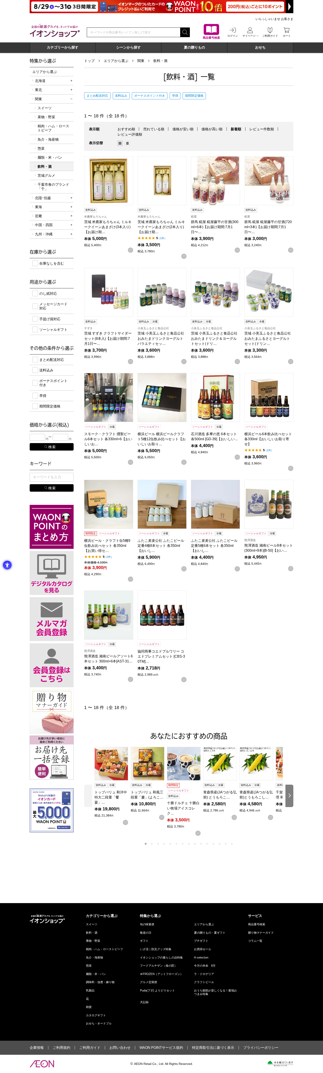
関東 (140, 61)
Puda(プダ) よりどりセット (157, 990)
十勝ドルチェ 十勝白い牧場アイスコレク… (183, 808)
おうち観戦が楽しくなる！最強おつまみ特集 (215, 992)
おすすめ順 (126, 129)
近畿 (38, 216)
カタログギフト (96, 1015)
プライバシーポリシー (260, 1047)
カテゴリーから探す (62, 47)
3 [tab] (158, 844)
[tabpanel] (112, 786)
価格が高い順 (212, 129)
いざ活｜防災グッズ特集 (155, 949)
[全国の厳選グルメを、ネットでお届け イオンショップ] (55, 30)
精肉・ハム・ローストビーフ (53, 128)
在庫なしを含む (51, 263)
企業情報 (37, 1047)
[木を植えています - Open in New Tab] (280, 1063)
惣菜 (41, 148)
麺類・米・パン (50, 157)
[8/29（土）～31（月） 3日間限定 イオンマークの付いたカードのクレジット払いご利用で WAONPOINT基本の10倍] (161, 6)
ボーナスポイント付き (149, 95)
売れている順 (153, 129)
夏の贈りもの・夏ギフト (209, 932)
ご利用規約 (61, 1047)
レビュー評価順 (130, 134)
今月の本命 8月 (205, 965)
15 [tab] (232, 844)
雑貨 (89, 1007)
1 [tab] (146, 844)
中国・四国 (44, 225)
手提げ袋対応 (49, 319)
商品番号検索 (256, 924)
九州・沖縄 (44, 234)
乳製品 (90, 990)
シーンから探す (128, 47)
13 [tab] (219, 844)
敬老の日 (145, 932)
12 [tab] (213, 844)
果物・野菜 (46, 117)
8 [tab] (189, 844)
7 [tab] (182, 844)
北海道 (40, 81)
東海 (38, 207)
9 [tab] (195, 844)
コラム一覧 (255, 940)
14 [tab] (226, 844)
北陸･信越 (43, 198)
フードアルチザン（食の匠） (158, 965)
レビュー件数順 (261, 129)
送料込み (121, 95)
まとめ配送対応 (97, 95)
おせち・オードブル (99, 1023)
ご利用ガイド (89, 1047)
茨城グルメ (46, 175)
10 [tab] (201, 844)
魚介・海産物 (48, 139)
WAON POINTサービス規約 (161, 1047)
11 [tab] (207, 844)
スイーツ (45, 108)
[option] (121, 143)
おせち (260, 47)
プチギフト (201, 940)
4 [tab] (164, 844)
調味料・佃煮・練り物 (100, 982)
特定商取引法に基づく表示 (213, 1047)
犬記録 (144, 1002)
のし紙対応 (48, 293)
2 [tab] (152, 844)
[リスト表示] (127, 143)
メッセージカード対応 (53, 306)
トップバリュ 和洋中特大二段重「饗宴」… (110, 797)
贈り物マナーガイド (261, 932)
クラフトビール (204, 982)
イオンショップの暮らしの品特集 (161, 957)
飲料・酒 (160, 61)
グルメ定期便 (148, 982)
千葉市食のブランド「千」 (53, 187)
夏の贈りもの (194, 47)
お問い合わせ (120, 1047)
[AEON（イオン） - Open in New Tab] (42, 1064)
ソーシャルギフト (53, 329)
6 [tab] (176, 844)
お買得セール (202, 949)
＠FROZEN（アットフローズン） (161, 974)
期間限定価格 (194, 95)
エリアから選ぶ (116, 61)
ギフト (144, 940)
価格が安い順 (183, 129)
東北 (38, 90)
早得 (175, 95)
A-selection (201, 957)
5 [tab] (170, 844)
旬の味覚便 (147, 924)
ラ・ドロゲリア (204, 974)
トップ (89, 61)
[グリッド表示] (120, 143)
